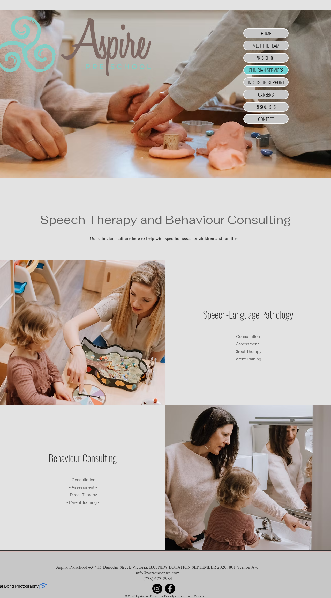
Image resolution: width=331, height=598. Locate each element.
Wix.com (200, 596)
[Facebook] (170, 589)
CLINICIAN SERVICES (266, 70)
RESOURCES (265, 106)
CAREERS (266, 94)
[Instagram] (157, 589)
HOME (266, 33)
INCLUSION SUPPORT (266, 82)
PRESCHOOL (265, 57)
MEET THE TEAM (266, 45)
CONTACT (266, 118)
